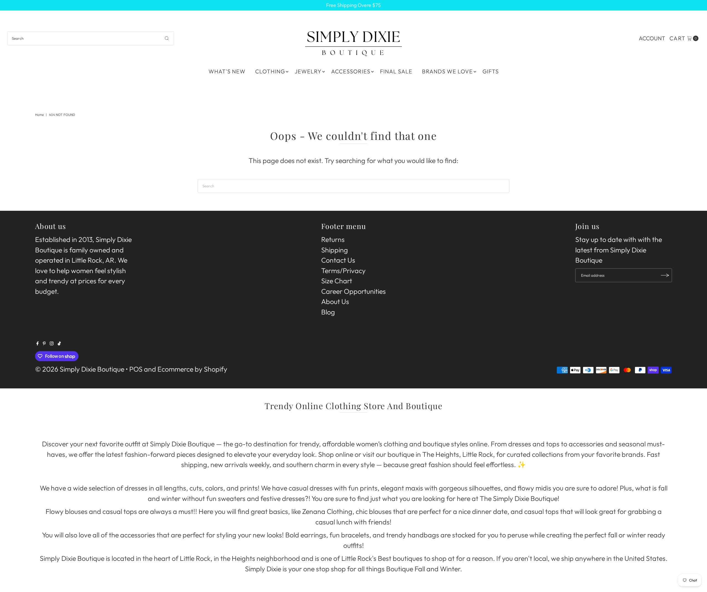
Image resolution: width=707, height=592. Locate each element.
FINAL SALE (396, 71)
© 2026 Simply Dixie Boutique (79, 369)
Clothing (270, 71)
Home (39, 115)
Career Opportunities (353, 291)
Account (652, 38)
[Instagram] (52, 343)
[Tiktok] (59, 343)
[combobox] (90, 38)
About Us (335, 301)
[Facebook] (37, 343)
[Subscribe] (665, 275)
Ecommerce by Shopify (192, 369)
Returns (333, 239)
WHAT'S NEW (227, 71)
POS (136, 369)
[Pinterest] (44, 343)
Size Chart (336, 280)
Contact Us (338, 260)
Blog (328, 312)
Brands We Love (447, 71)
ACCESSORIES (350, 71)
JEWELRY (308, 71)
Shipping (334, 250)
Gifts (490, 71)
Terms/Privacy (343, 270)
